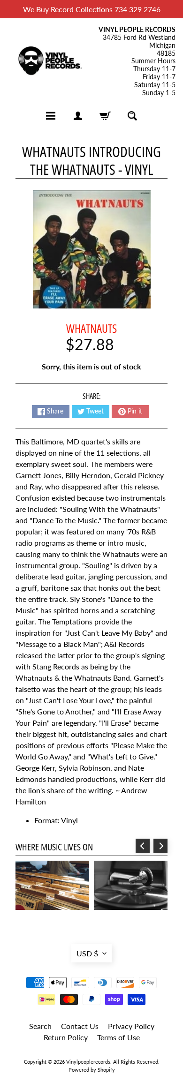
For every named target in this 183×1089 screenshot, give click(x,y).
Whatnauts (91, 328)
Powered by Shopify (92, 1069)
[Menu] (50, 116)
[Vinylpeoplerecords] (50, 62)
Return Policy (66, 1037)
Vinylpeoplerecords (88, 1062)
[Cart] (105, 116)
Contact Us (80, 1025)
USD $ (87, 953)
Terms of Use (118, 1037)
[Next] (160, 846)
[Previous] (143, 846)
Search (40, 1025)
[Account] (78, 116)
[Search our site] (132, 116)
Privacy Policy (131, 1025)
